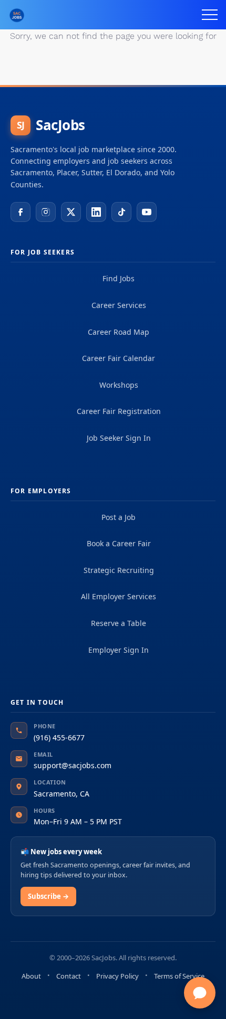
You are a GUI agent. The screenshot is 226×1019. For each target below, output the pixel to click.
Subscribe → (48, 896)
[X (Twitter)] (71, 212)
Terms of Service (179, 976)
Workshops (118, 385)
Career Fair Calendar (118, 358)
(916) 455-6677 (59, 737)
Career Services (118, 305)
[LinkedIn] (96, 212)
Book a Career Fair (119, 543)
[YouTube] (147, 212)
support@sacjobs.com (72, 765)
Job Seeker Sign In (119, 438)
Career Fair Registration (119, 411)
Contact (68, 976)
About (31, 976)
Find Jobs (118, 278)
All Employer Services (118, 596)
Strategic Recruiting (119, 570)
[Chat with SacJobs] (199, 993)
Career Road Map (118, 332)
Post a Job (118, 517)
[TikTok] (121, 212)
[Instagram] (46, 212)
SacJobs (51, 124)
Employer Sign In (118, 650)
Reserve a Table (118, 623)
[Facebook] (20, 212)
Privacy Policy (117, 976)
